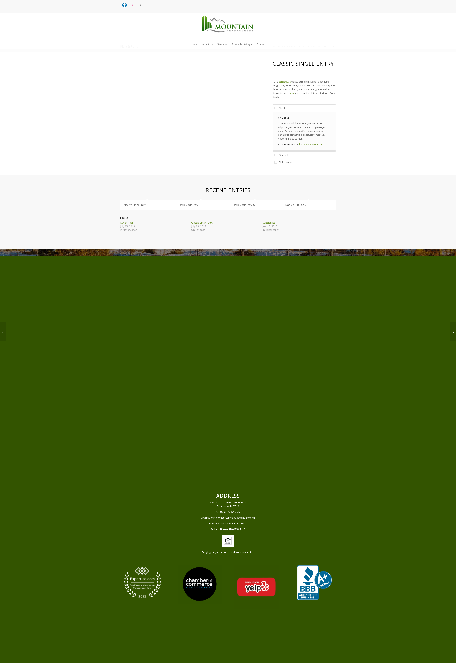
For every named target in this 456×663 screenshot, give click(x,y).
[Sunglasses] (3, 331)
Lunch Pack (126, 222)
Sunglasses (269, 222)
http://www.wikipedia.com (313, 144)
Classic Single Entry (188, 204)
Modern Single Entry (135, 204)
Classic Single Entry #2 (243, 204)
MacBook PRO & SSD (296, 204)
